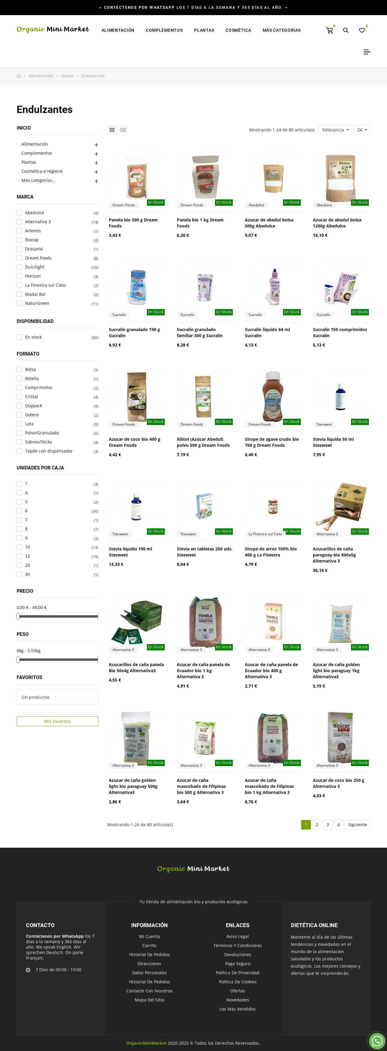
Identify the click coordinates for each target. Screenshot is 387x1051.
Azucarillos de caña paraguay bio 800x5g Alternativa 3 (334, 555)
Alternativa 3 (327, 534)
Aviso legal (237, 936)
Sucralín (119, 314)
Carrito (149, 945)
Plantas (28, 162)
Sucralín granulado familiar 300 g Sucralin (200, 332)
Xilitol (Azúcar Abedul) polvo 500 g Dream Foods (203, 442)
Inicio (24, 128)
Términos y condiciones (237, 945)
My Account (364, 52)
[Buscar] (345, 30)
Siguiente (357, 824)
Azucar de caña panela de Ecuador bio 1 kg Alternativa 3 (203, 670)
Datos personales (149, 972)
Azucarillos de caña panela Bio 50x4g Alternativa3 (136, 667)
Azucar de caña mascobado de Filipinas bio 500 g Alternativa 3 (201, 786)
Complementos (36, 153)
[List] (123, 130)
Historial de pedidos (149, 954)
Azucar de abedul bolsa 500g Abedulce (269, 223)
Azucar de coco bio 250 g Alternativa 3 (338, 783)
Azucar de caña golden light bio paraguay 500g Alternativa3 (133, 786)
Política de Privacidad (237, 972)
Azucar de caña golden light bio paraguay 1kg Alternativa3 (336, 670)
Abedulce (256, 205)
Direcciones (149, 963)
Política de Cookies (238, 982)
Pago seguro (237, 963)
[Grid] (112, 130)
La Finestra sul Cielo (265, 534)
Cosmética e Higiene (42, 171)
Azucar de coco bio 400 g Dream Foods (134, 442)
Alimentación (34, 144)
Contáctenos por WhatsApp (55, 936)
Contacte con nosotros (149, 991)
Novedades (237, 1000)
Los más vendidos (238, 1009)
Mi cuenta (149, 936)
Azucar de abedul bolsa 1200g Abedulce (337, 223)
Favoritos (29, 677)
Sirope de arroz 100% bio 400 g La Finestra (271, 552)
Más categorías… (38, 180)
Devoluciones (237, 954)
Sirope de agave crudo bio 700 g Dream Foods (272, 442)
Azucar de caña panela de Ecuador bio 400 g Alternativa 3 (271, 670)
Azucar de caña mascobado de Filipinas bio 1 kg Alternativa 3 (269, 786)
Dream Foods (123, 205)
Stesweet (324, 424)
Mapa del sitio (149, 1000)
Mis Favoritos (57, 721)
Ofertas (237, 991)
